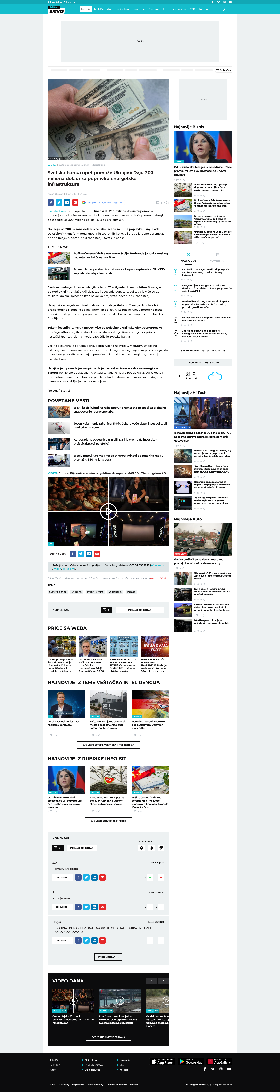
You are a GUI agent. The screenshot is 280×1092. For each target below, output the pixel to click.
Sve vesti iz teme (108, 745)
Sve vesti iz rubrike (108, 821)
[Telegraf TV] (230, 2)
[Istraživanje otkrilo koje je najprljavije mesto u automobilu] (183, 625)
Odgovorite (62, 877)
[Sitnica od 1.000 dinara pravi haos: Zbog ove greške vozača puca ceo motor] (183, 578)
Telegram (68, 568)
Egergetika (115, 591)
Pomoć (131, 591)
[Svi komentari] (141, 848)
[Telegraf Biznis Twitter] (218, 2)
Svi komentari (108, 956)
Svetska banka (58, 211)
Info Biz (52, 165)
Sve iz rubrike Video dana (108, 1037)
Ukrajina (77, 591)
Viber (57, 568)
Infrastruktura (95, 591)
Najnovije (189, 127)
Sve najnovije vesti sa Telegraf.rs (203, 350)
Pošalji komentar (140, 610)
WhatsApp (157, 565)
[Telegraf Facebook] (213, 2)
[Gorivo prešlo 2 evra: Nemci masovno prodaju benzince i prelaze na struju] (203, 539)
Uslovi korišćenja (158, 578)
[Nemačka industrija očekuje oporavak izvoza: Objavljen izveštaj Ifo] (150, 704)
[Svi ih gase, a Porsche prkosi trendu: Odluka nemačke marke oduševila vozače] (183, 594)
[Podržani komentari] (151, 848)
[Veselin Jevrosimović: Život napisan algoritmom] (66, 704)
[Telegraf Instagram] (224, 2)
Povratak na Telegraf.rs (62, 2)
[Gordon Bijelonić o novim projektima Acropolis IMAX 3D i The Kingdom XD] (73, 1001)
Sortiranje (145, 841)
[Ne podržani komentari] (161, 848)
